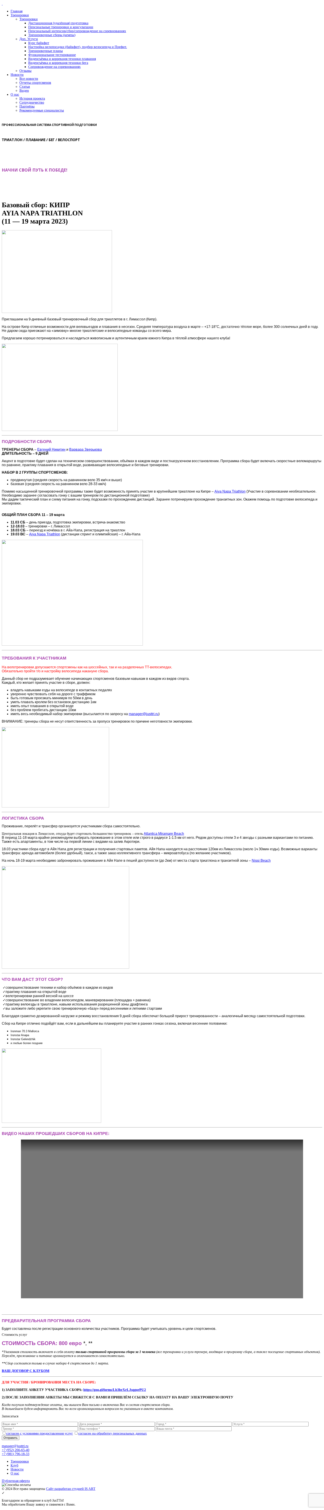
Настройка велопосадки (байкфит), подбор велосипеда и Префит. (77, 47)
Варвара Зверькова (85, 449)
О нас (15, 94)
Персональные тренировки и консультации (60, 27)
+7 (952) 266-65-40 (15, 1450)
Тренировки (20, 15)
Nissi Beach (261, 860)
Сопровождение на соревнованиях (54, 67)
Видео (24, 90)
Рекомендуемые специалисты (41, 110)
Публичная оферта (16, 1481)
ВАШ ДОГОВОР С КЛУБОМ (25, 1371)
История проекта (32, 98)
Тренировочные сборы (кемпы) (51, 35)
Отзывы (25, 71)
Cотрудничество (31, 102)
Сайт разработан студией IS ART (70, 1489)
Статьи (24, 86)
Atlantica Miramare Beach (164, 833)
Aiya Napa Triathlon (230, 491)
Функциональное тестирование (52, 55)
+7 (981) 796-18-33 (15, 1454)
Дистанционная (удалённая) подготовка (58, 23)
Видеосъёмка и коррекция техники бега (58, 63)
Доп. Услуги (28, 39)
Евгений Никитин (51, 449)
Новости (17, 75)
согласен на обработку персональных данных (112, 1433)
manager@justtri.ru (143, 714)
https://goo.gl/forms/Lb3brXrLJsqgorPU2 (114, 1390)
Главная (16, 11)
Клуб (14, 1465)
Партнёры (27, 106)
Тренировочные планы (45, 51)
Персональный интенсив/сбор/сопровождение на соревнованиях (77, 31)
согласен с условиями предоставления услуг (39, 1433)
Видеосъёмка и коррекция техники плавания (62, 59)
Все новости (28, 78)
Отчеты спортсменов (35, 82)
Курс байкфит (38, 43)
